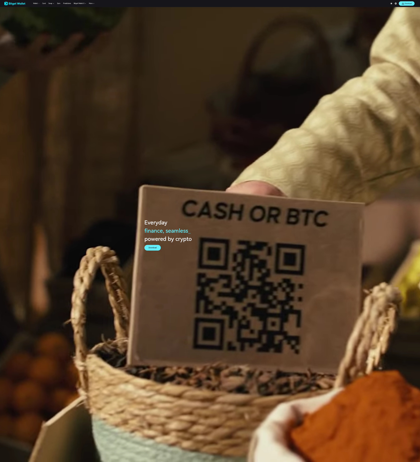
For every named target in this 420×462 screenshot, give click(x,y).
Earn (58, 3)
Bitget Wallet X (79, 3)
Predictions (67, 3)
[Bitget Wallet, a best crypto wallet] (17, 3)
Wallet (35, 3)
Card (44, 3)
